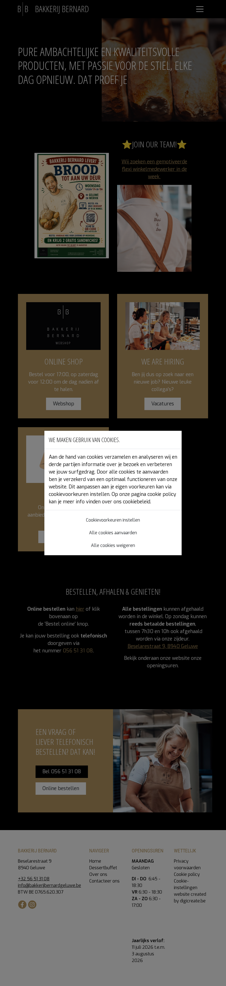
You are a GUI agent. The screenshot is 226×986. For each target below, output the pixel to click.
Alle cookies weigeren (113, 545)
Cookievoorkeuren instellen (113, 520)
